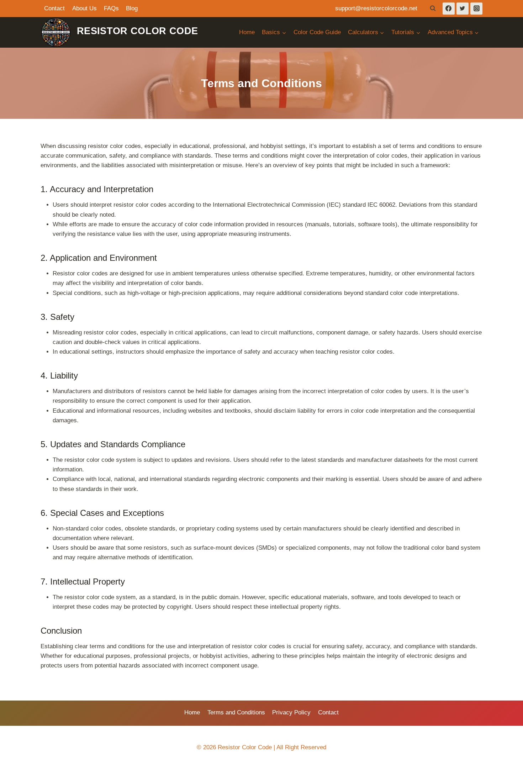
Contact (54, 8)
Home (247, 32)
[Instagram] (476, 8)
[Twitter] (462, 8)
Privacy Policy (291, 712)
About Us (84, 8)
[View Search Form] (433, 8)
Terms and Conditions (236, 712)
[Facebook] (449, 8)
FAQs (111, 8)
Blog (132, 8)
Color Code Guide (317, 32)
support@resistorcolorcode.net (376, 8)
